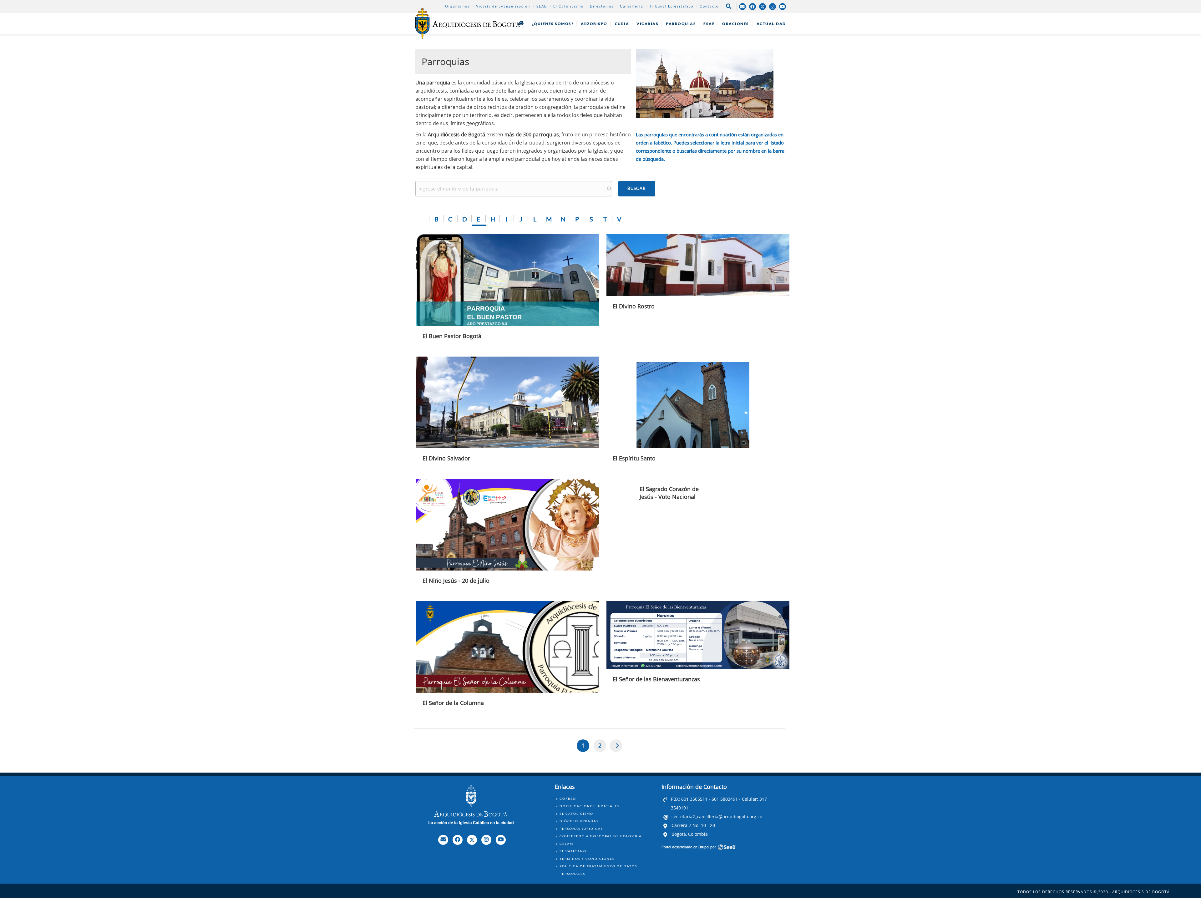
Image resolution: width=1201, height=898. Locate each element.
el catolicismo (576, 813)
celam (566, 843)
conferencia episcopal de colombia (601, 836)
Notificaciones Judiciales (590, 806)
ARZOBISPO (594, 23)
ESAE (709, 23)
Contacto (709, 6)
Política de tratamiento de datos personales (598, 869)
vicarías (647, 23)
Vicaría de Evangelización (503, 6)
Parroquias (681, 23)
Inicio (521, 23)
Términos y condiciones (587, 858)
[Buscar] (636, 188)
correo (568, 798)
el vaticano (573, 851)
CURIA (622, 23)
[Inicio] (467, 23)
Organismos (457, 6)
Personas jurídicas (581, 828)
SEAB (541, 6)
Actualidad (771, 23)
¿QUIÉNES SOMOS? (553, 23)
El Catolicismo (568, 6)
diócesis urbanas (579, 821)
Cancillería (631, 6)
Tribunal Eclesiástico (671, 6)
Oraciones (735, 23)
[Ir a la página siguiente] (616, 745)
